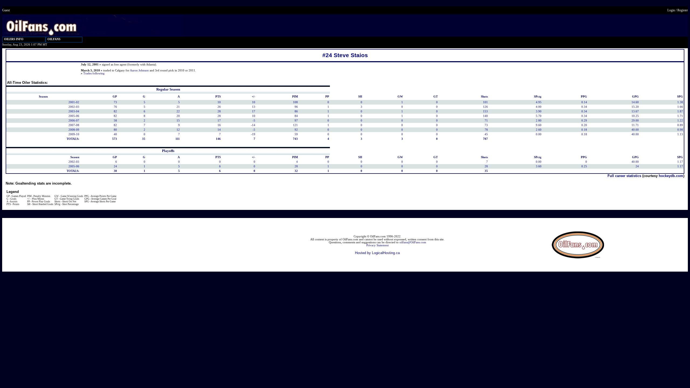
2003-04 (73, 111)
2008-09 (73, 129)
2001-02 (73, 102)
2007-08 (73, 125)
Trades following (94, 73)
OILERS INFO (13, 39)
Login (671, 10)
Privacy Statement (377, 245)
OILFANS (53, 39)
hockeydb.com (671, 176)
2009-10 (73, 134)
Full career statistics (624, 176)
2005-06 (73, 116)
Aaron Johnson (139, 70)
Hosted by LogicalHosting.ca (377, 253)
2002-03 (73, 106)
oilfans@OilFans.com (412, 242)
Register (682, 10)
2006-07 (73, 120)
